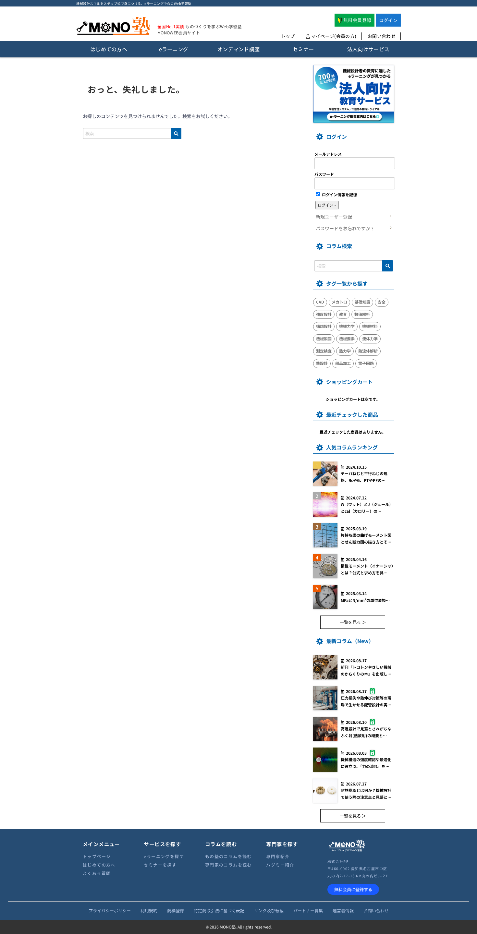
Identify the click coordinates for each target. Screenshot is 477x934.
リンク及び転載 (269, 910)
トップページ (97, 856)
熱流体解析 (368, 350)
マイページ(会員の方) (333, 36)
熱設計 (322, 363)
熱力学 (345, 350)
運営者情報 (343, 910)
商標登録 (175, 910)
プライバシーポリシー (110, 910)
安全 (381, 302)
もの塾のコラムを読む (228, 856)
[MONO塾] (113, 27)
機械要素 (347, 338)
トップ (288, 36)
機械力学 (347, 326)
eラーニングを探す (164, 856)
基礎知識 (362, 302)
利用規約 (149, 910)
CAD (320, 302)
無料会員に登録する (353, 889)
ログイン (388, 20)
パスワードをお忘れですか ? (344, 228)
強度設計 (324, 314)
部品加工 (343, 363)
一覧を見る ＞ (353, 622)
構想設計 (324, 326)
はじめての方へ (99, 865)
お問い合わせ (382, 36)
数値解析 (362, 314)
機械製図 (324, 338)
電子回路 (366, 363)
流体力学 (370, 338)
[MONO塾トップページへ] (346, 850)
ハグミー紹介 (280, 865)
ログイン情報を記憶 (339, 194)
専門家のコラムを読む (228, 865)
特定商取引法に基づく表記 (219, 910)
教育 (343, 314)
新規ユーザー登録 (334, 216)
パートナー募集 (308, 910)
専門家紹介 (277, 856)
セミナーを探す (160, 865)
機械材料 (370, 326)
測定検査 (324, 350)
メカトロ (339, 302)
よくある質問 (97, 873)
